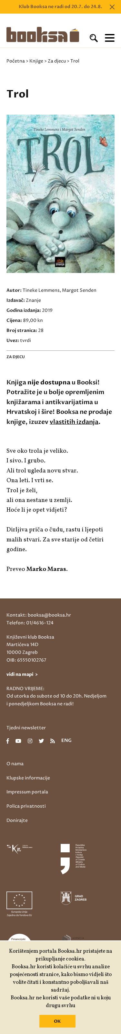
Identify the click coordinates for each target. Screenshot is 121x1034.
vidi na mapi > (22, 674)
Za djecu (57, 61)
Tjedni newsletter (26, 728)
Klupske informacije (28, 778)
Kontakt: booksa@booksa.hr (38, 615)
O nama (15, 764)
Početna (15, 61)
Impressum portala (27, 792)
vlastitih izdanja (74, 422)
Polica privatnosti (26, 806)
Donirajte (17, 820)
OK (57, 1021)
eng (66, 741)
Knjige (36, 61)
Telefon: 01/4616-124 (30, 623)
